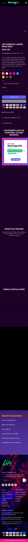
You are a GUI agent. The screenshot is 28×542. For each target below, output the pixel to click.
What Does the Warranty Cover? (11, 438)
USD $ (10, 528)
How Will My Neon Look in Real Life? (11, 442)
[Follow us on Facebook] (3, 485)
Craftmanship (19, 496)
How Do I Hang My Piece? (9, 420)
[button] (14, 101)
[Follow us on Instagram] (6, 485)
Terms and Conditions (5, 503)
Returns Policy (5, 492)
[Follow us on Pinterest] (9, 485)
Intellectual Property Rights (7, 499)
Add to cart (14, 97)
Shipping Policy (6, 506)
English (16, 528)
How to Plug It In (6, 429)
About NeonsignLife (21, 492)
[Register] (24, 480)
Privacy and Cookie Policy (7, 495)
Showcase (18, 498)
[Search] (5, 3)
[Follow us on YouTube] (12, 485)
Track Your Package (21, 494)
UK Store (18, 501)
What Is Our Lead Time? (8, 424)
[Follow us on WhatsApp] (15, 485)
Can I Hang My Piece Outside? (10, 433)
